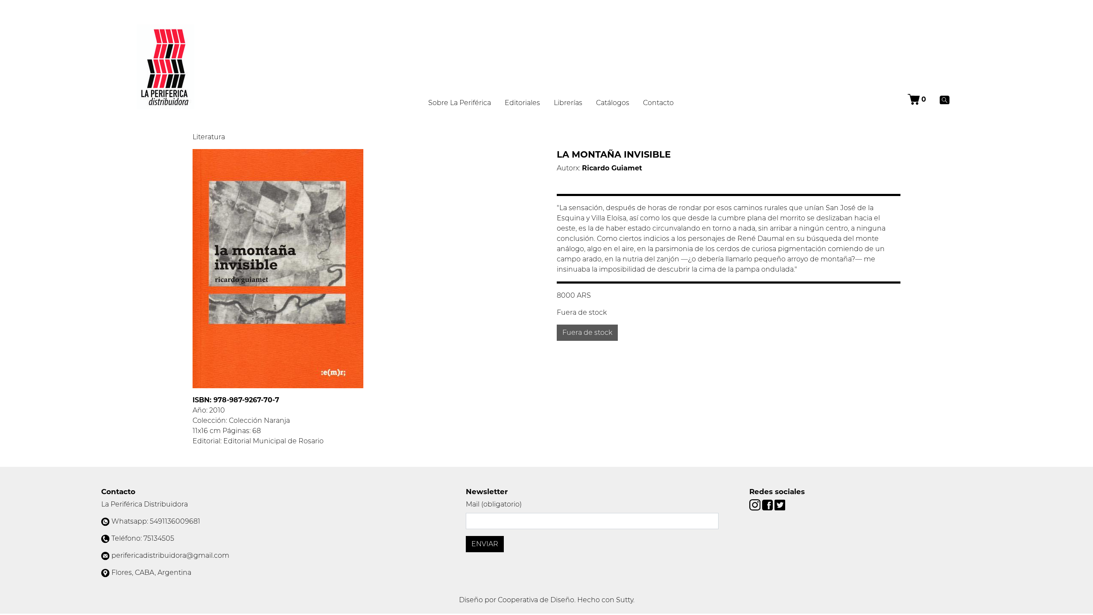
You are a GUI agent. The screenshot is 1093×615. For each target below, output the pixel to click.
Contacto (658, 103)
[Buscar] (944, 99)
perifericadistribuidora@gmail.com (170, 555)
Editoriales (522, 103)
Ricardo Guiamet (612, 168)
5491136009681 (175, 521)
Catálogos (612, 103)
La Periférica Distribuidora (144, 504)
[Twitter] (779, 505)
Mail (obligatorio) (494, 504)
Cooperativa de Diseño (536, 600)
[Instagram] (755, 505)
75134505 (158, 538)
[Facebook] (768, 505)
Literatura (209, 137)
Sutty (624, 600)
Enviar (484, 544)
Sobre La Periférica (459, 103)
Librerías (568, 103)
